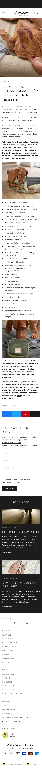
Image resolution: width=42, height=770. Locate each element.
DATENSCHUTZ (8, 709)
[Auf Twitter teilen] (16, 414)
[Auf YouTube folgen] (27, 623)
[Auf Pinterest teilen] (25, 414)
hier (4, 153)
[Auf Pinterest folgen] (21, 623)
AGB (4, 706)
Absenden (10, 488)
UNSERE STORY (8, 639)
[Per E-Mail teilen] (35, 414)
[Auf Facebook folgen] (9, 623)
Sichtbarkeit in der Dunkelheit (20, 532)
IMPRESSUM (7, 713)
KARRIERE (6, 635)
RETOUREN (7, 682)
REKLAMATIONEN (9, 690)
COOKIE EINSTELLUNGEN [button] (12, 721)
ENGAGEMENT (8, 650)
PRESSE (5, 654)
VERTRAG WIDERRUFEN (12, 694)
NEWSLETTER (8, 686)
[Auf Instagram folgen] (15, 623)
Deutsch (34, 764)
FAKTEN (5, 662)
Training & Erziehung (11, 578)
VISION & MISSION (9, 643)
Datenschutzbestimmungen (13, 445)
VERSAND (6, 678)
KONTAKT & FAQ (9, 674)
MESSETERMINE (9, 658)
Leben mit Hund (9, 527)
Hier (19, 395)
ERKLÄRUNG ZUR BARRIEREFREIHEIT (17, 717)
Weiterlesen (7, 552)
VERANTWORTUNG (10, 647)
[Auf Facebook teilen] (7, 414)
